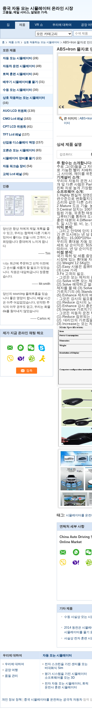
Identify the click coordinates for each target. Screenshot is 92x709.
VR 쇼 (39, 25)
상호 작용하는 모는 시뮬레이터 (41, 42)
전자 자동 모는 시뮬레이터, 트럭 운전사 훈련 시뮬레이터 (66, 685)
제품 (22, 25)
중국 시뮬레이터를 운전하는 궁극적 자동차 (53, 699)
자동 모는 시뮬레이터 (17, 58)
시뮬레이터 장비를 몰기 (19, 158)
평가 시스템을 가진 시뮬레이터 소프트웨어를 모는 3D (66, 675)
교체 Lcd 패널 (12, 174)
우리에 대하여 (62, 25)
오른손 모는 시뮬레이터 (19, 150)
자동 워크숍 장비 (14, 166)
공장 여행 (11, 670)
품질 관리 (11, 676)
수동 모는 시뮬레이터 (17, 90)
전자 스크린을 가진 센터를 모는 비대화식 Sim (66, 666)
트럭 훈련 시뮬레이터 (17, 74)
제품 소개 (14, 42)
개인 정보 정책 (12, 699)
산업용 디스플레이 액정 (19, 142)
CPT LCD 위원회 (14, 126)
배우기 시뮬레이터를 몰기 (20, 82)
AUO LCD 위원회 (15, 111)
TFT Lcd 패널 (12, 134)
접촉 (29, 370)
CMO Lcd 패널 (13, 118)
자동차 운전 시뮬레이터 (19, 66)
